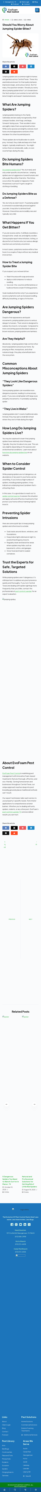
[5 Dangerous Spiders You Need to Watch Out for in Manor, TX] (10, 1094)
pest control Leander (23, 591)
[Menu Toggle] (37, 10)
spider (7, 20)
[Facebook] (5, 66)
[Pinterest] (22, 66)
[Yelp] (29, 1224)
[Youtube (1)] (20, 1224)
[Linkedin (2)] (25, 1224)
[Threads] (5, 72)
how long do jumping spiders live (14, 452)
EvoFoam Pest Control (11, 773)
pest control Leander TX (11, 812)
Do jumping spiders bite (11, 170)
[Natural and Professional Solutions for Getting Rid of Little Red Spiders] (30, 1094)
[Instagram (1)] (16, 1224)
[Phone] (25, 1489)
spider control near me (11, 496)
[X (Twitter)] (14, 66)
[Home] (4, 1489)
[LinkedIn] (31, 66)
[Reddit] (14, 72)
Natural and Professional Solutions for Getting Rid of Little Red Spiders (29, 1181)
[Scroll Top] (35, 1489)
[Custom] (15, 1489)
